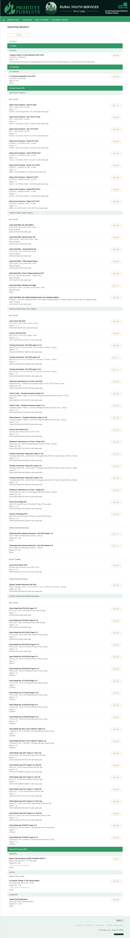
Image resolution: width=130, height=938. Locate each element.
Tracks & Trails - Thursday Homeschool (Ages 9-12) (27, 405)
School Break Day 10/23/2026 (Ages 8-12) (24, 669)
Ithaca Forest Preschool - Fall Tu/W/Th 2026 (24, 117)
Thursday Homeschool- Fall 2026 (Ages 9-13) (25, 369)
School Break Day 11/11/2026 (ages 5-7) (23, 681)
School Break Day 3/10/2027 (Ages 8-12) (23, 837)
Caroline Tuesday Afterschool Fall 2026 (22, 585)
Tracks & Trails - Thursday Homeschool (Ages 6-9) (26, 393)
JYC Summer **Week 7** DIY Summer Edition (24, 881)
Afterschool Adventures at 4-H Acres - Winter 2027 (27, 442)
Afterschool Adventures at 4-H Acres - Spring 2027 (26, 490)
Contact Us (78, 925)
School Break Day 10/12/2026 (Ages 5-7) (23, 632)
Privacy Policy (89, 925)
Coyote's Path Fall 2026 (17, 333)
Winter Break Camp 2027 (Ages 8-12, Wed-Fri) (25, 813)
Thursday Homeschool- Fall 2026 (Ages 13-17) (25, 345)
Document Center (60, 20)
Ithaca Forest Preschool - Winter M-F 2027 (24, 141)
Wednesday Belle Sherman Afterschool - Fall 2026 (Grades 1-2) (31, 533)
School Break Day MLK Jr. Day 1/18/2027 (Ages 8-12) (27, 741)
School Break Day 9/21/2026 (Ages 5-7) (23, 608)
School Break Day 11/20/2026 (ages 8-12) (23, 717)
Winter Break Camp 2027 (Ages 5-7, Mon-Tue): (25, 753)
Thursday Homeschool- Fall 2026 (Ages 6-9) (24, 357)
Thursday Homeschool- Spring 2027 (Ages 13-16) (26, 454)
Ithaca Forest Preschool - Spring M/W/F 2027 (24, 189)
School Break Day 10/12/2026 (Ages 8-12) (24, 644)
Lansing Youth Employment (18, 899)
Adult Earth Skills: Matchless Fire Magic (22, 285)
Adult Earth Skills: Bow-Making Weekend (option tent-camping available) (34, 297)
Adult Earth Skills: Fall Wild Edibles (21, 225)
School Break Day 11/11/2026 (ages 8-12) (23, 693)
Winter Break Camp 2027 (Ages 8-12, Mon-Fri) (25, 765)
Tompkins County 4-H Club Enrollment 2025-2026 (26, 55)
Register (116, 55)
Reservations (13, 20)
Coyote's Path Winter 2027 (18, 429)
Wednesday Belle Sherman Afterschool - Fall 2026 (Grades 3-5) (31, 545)
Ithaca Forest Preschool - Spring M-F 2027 (23, 177)
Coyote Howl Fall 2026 (17, 321)
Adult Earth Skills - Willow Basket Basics (23, 261)
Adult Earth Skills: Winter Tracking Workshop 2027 (26, 273)
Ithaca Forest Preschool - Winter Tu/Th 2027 (24, 165)
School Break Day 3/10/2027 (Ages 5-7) (23, 825)
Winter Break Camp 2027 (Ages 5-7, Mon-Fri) (24, 777)
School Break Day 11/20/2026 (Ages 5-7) (23, 705)
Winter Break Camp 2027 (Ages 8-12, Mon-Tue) (25, 801)
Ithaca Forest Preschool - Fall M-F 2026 (22, 105)
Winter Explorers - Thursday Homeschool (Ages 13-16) (28, 417)
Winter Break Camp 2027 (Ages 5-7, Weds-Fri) (25, 789)
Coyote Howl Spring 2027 (18, 502)
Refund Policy (99, 925)
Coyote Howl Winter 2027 (18, 565)
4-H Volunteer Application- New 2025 (22, 76)
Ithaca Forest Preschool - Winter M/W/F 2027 (25, 153)
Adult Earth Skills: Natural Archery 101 (22, 237)
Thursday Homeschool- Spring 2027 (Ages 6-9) (25, 466)
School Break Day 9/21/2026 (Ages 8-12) (23, 620)
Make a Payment (42, 20)
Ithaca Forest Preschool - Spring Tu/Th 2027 (24, 201)
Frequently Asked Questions (115, 925)
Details (116, 859)
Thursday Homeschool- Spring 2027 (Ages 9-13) (25, 478)
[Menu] (5, 19)
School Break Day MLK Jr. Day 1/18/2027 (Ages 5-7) (27, 729)
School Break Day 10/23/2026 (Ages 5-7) (23, 656)
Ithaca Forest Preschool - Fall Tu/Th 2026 (23, 129)
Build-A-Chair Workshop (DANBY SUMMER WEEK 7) (27, 858)
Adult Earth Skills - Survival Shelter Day (22, 249)
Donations (27, 20)
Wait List (115, 105)
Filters (18, 35)
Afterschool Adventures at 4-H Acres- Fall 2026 (25, 381)
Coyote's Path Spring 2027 (18, 514)
